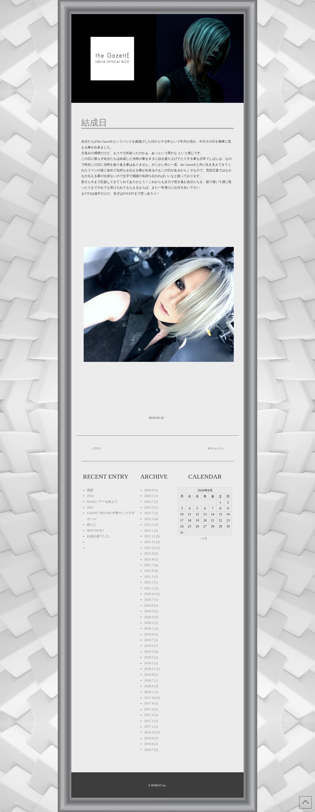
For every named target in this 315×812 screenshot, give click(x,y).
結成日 (94, 122)
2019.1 (149, 663)
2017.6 (149, 709)
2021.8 (149, 559)
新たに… (93, 524)
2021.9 (149, 553)
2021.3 (149, 582)
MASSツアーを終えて (102, 502)
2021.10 (149, 548)
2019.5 (149, 651)
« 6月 (203, 538)
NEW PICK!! (95, 530)
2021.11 (149, 542)
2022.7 (149, 513)
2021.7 (149, 565)
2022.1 (149, 530)
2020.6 (149, 605)
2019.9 (149, 634)
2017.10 (149, 698)
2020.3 (149, 617)
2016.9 (149, 738)
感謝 (90, 490)
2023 (90, 507)
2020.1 (149, 628)
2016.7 (149, 750)
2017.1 (149, 726)
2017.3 (149, 721)
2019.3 (149, 657)
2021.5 (149, 576)
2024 (90, 496)
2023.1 (149, 507)
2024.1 (149, 496)
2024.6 (149, 490)
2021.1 (149, 588)
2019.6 (149, 646)
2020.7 (149, 599)
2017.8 (149, 703)
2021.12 (149, 536)
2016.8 (149, 744)
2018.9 (149, 674)
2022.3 (149, 519)
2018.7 (149, 680)
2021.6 (149, 571)
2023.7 (149, 502)
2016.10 (149, 732)
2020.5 (149, 611)
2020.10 (149, 594)
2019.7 (149, 640)
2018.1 (149, 692)
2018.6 (149, 686)
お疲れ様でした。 (99, 536)
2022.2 (149, 524)
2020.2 (149, 623)
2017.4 (149, 715)
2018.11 (149, 669)
